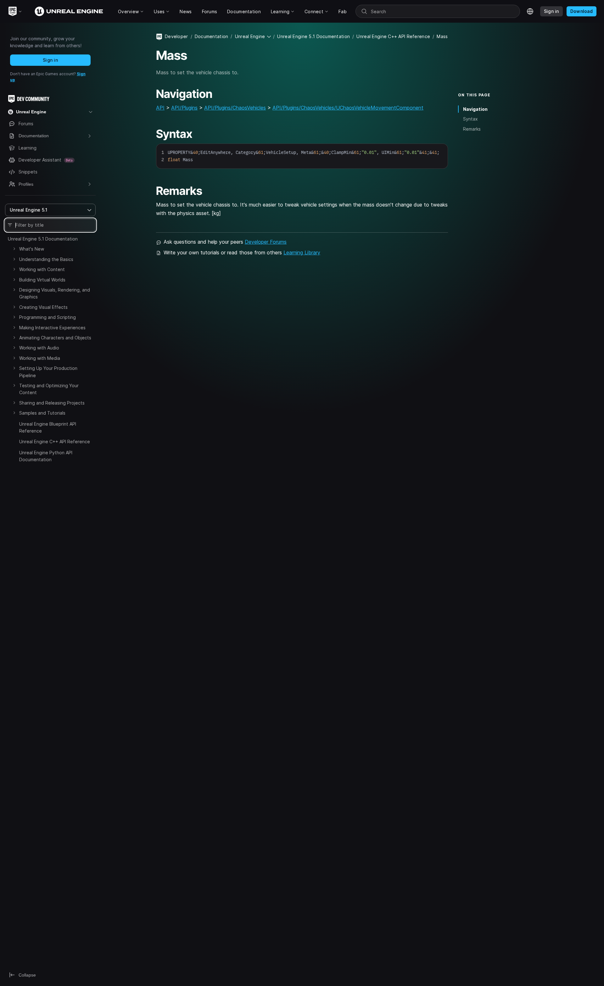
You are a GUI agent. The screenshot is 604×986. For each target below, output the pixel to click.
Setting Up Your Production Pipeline (48, 372)
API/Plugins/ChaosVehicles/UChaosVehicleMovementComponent (347, 108)
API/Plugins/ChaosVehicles (235, 108)
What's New (31, 249)
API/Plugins (184, 108)
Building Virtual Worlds (42, 279)
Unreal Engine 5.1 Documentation (43, 238)
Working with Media (39, 358)
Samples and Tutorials (42, 413)
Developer (176, 36)
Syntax (470, 119)
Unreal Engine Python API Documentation (45, 456)
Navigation (475, 109)
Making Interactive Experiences (52, 327)
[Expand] (14, 248)
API (160, 108)
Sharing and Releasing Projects (52, 402)
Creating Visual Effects (43, 307)
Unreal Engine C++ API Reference (54, 441)
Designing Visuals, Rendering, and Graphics (54, 293)
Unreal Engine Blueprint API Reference (47, 427)
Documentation (211, 36)
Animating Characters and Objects (55, 337)
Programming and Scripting (47, 317)
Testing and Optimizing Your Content (49, 389)
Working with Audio (39, 347)
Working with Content (42, 269)
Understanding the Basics (46, 259)
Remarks (472, 129)
